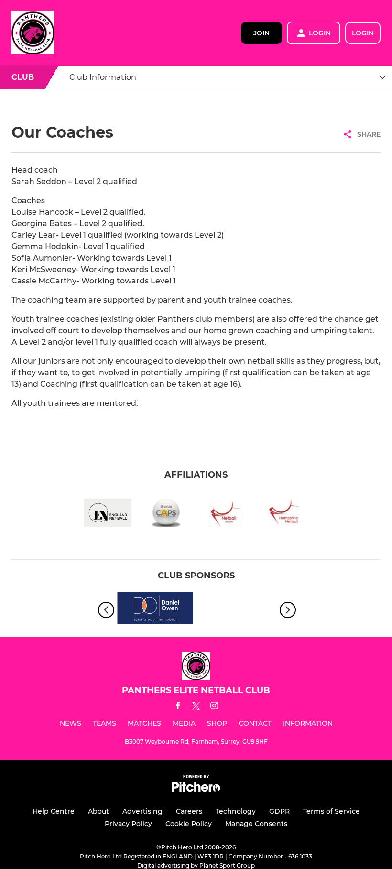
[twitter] (196, 707)
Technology (236, 811)
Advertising (142, 811)
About (98, 811)
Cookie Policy (188, 823)
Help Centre (54, 811)
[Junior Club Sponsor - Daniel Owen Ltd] (155, 610)
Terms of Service (331, 811)
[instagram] (214, 707)
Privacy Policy (128, 823)
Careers (189, 811)
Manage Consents (256, 823)
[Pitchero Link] (196, 789)
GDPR (279, 811)
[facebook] (178, 707)
